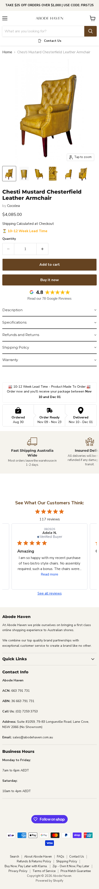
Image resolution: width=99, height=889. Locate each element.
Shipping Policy (66, 861)
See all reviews (50, 593)
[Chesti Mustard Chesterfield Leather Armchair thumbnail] (9, 173)
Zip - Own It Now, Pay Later (70, 866)
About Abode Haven (38, 857)
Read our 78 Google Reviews (49, 298)
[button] (49, 310)
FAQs (60, 857)
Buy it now (49, 279)
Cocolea (13, 205)
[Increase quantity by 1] (42, 249)
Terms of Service (43, 871)
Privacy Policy (18, 871)
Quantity (9, 239)
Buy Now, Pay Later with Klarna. (26, 866)
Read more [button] (49, 574)
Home (7, 52)
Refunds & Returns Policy (34, 861)
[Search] (90, 31)
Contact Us (76, 857)
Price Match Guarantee (76, 871)
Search (14, 857)
